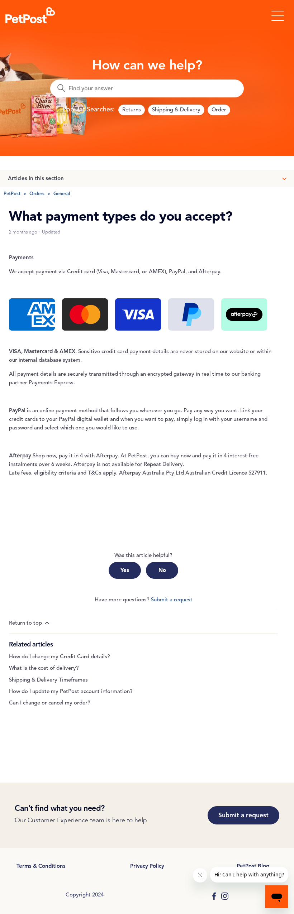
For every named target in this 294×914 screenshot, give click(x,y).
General (61, 193)
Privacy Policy (147, 866)
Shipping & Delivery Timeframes (48, 680)
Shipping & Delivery (176, 109)
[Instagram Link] (224, 896)
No (162, 570)
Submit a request (172, 599)
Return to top (26, 623)
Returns (131, 109)
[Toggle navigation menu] (277, 15)
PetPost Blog (253, 866)
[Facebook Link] (214, 896)
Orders (36, 193)
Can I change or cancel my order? (49, 702)
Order (219, 109)
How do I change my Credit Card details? (59, 656)
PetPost (12, 193)
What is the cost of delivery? (44, 668)
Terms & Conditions (41, 866)
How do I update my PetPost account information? (71, 691)
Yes (124, 570)
